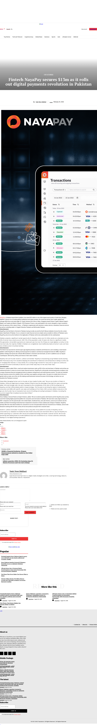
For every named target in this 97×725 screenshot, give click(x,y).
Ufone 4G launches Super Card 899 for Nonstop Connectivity (7, 663)
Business (2, 687)
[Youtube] (14, 653)
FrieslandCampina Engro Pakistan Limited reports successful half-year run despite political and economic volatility (14, 558)
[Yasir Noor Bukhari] (3, 476)
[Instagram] (5, 653)
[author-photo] (1, 600)
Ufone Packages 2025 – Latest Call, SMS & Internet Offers (7, 667)
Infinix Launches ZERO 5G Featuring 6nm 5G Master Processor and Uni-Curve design (18, 461)
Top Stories (48, 74)
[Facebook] (10, 480)
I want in (13, 538)
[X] (12, 480)
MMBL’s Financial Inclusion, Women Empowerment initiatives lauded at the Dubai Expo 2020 (17, 452)
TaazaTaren (4, 600)
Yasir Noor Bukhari (41, 102)
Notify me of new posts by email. (59, 508)
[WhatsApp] (18, 522)
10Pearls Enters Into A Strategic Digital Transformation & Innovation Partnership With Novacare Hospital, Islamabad (13, 570)
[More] (24, 522)
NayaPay (2, 317)
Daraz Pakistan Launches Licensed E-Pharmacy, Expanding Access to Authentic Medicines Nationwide (13, 564)
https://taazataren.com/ (16, 473)
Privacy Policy (17, 542)
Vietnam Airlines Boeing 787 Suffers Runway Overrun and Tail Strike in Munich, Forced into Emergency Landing (13, 580)
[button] (10, 29)
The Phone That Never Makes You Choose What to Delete (10, 603)
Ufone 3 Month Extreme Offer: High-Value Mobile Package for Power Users (7, 671)
